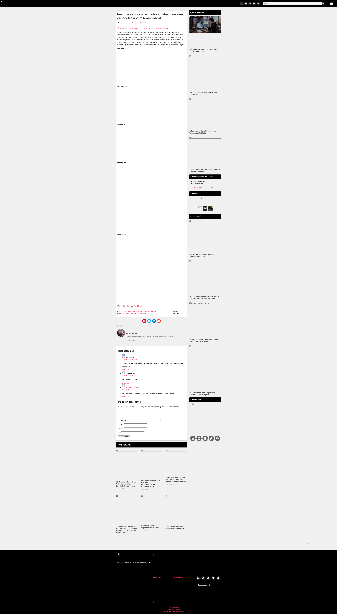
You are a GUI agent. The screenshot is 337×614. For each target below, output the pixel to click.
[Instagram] (241, 3)
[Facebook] (245, 3)
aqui (215, 187)
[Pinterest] (250, 3)
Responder (125, 369)
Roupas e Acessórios (143, 311)
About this (196, 187)
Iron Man (126, 313)
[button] (144, 321)
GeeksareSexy (125, 306)
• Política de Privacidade (173, 609)
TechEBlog (137, 306)
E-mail (121, 428)
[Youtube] (258, 3)
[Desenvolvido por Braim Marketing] (214, 585)
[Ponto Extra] (205, 208)
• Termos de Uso (173, 607)
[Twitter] (254, 3)
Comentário (122, 420)
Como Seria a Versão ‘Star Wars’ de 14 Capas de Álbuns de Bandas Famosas (176, 479)
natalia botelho (131, 387)
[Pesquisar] (323, 3)
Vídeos (153, 311)
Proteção (131, 311)
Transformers (142, 313)
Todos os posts (131, 340)
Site (119, 432)
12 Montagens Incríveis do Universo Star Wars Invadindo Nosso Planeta (126, 484)
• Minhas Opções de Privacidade (173, 611)
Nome (120, 424)
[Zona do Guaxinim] (210, 208)
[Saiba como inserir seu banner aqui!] (200, 208)
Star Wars (133, 313)
